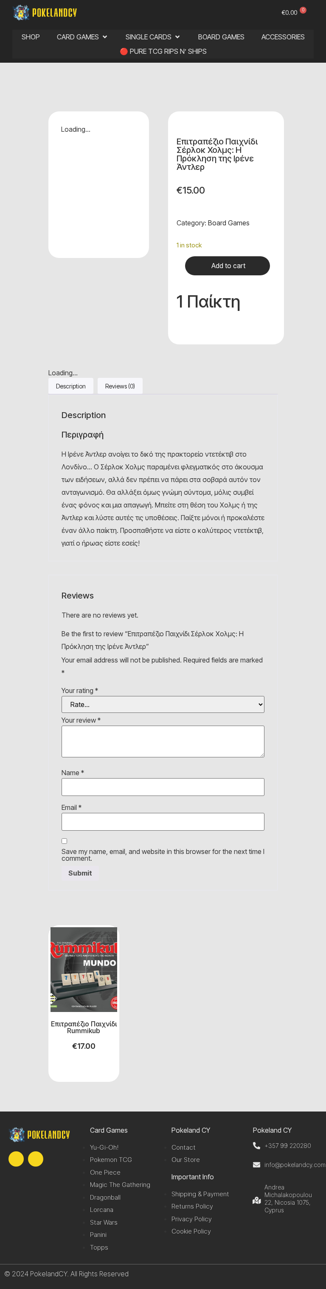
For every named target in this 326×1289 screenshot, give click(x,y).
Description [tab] (71, 386)
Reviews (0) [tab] (120, 386)
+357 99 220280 (287, 1145)
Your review (81, 720)
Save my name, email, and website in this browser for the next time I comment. (163, 855)
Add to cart (228, 265)
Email (72, 807)
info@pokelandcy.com (295, 1164)
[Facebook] (16, 1159)
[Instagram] (35, 1159)
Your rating (80, 690)
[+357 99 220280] (256, 1145)
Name (73, 772)
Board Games (229, 223)
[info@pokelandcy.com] (256, 1164)
